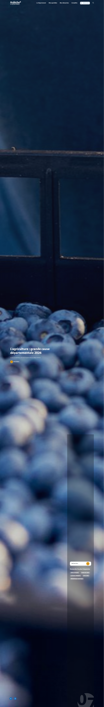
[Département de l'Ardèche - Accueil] (15, 3)
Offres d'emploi (74, 572)
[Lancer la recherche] (87, 563)
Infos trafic (86, 575)
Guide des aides (85, 572)
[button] (93, 3)
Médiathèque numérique (77, 578)
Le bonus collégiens (75, 575)
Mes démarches (64, 3)
